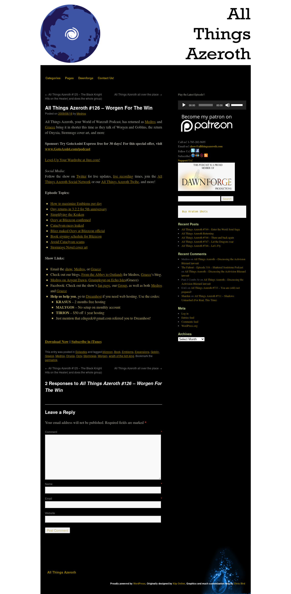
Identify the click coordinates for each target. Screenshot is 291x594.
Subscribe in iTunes (86, 341)
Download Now (57, 341)
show (68, 269)
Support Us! (185, 160)
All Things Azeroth (61, 572)
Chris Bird (239, 583)
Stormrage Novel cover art (69, 247)
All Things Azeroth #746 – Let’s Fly (201, 245)
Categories (52, 78)
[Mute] (227, 105)
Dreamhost (94, 296)
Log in (184, 313)
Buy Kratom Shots (195, 211)
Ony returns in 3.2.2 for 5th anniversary (78, 208)
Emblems (127, 352)
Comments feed (189, 321)
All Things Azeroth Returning (197, 233)
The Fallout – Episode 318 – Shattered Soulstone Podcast (212, 267)
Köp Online (179, 583)
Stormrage (89, 356)
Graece (50, 127)
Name (103, 484)
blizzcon (108, 352)
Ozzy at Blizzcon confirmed (70, 219)
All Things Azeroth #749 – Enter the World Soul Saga (210, 229)
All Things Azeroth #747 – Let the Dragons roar (207, 241)
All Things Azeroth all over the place (138, 94)
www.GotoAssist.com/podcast (67, 148)
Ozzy (79, 356)
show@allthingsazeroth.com (206, 146)
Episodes (81, 352)
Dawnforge (85, 78)
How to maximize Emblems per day (76, 203)
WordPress (139, 583)
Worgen (103, 356)
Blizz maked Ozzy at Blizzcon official (77, 230)
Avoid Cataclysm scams (67, 241)
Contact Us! (106, 78)
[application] (212, 105)
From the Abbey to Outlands (102, 274)
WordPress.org (189, 325)
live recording (123, 176)
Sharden (185, 296)
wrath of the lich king (121, 356)
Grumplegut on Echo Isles (107, 279)
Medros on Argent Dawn (68, 279)
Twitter (81, 176)
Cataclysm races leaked (67, 225)
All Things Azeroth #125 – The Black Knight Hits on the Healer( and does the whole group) (73, 96)
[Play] (184, 105)
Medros (81, 113)
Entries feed (187, 317)
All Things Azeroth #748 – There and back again (207, 237)
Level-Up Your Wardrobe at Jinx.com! (72, 159)
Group (122, 285)
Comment (103, 432)
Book (117, 352)
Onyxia (70, 356)
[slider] (237, 105)
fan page (104, 285)
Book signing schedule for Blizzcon (76, 236)
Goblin (155, 352)
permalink (51, 360)
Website (50, 513)
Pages (69, 78)
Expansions (142, 352)
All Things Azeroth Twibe (120, 181)
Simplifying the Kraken (67, 214)
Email (103, 498)
